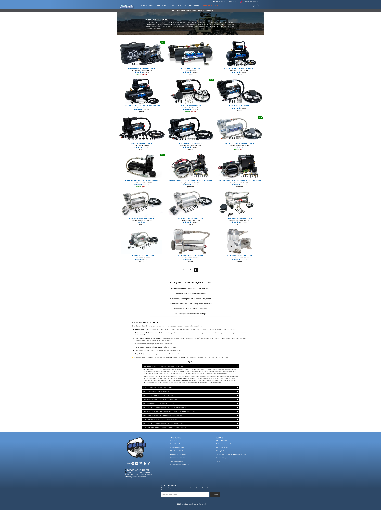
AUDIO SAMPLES (179, 6)
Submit (215, 494)
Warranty (219, 461)
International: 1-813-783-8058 (138, 472)
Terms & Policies (222, 447)
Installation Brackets (177, 447)
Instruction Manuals (177, 458)
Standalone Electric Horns (179, 451)
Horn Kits (173, 440)
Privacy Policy (221, 451)
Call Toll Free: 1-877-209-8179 (138, 470)
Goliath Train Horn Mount (179, 465)
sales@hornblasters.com (137, 477)
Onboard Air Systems (178, 454)
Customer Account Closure (225, 444)
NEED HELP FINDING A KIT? (214, 6)
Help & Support (221, 440)
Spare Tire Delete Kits (178, 461)
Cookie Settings (221, 458)
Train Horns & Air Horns (178, 444)
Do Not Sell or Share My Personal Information (232, 454)
